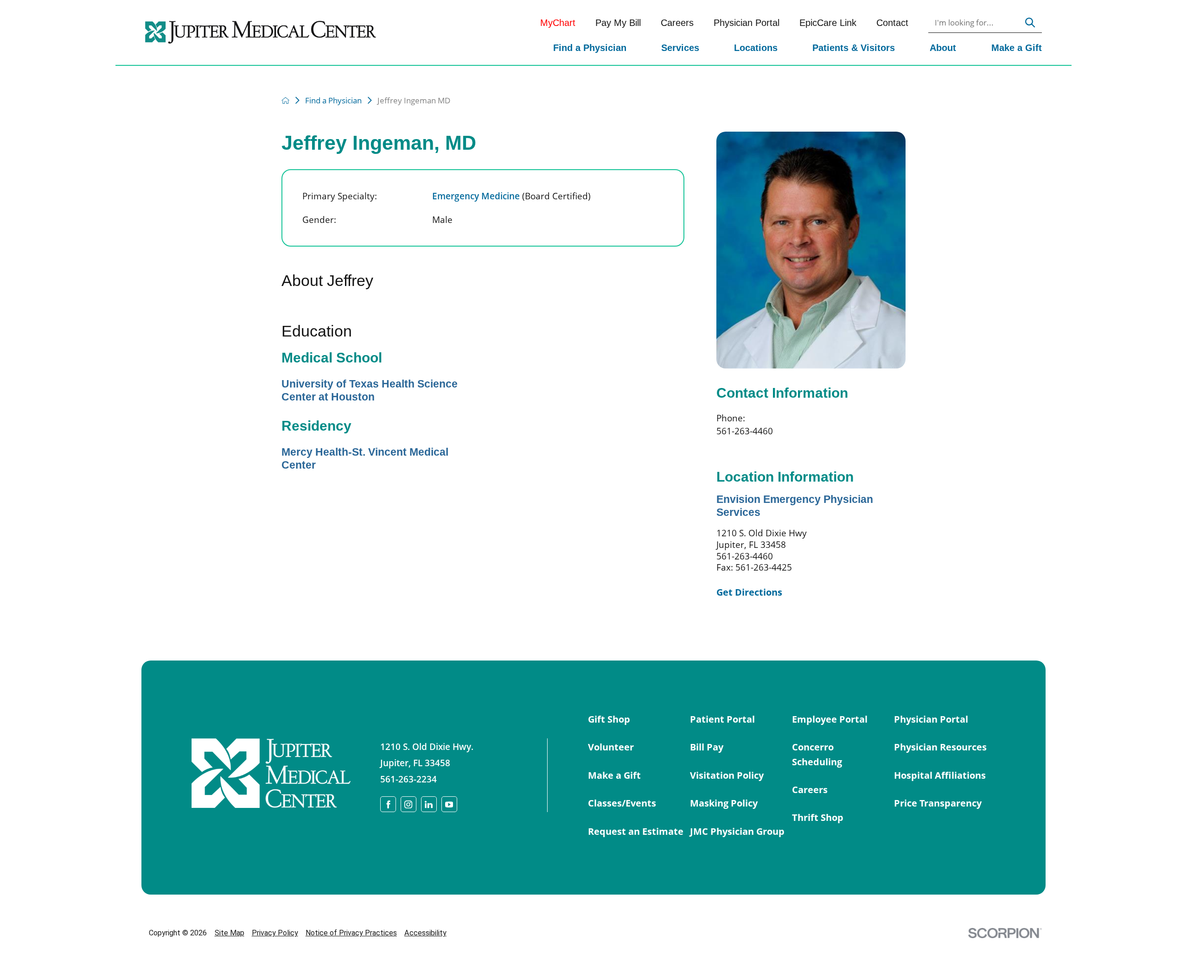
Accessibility (425, 932)
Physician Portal (746, 22)
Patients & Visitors (853, 48)
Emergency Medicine (511, 196)
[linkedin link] (429, 804)
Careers (677, 22)
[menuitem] (590, 49)
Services (680, 48)
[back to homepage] (285, 100)
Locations (756, 48)
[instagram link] (408, 804)
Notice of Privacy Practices (351, 932)
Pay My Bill (618, 22)
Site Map (229, 932)
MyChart (557, 22)
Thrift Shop (817, 817)
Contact (892, 22)
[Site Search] (1030, 23)
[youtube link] (449, 804)
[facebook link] (388, 804)
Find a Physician (589, 48)
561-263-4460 (744, 431)
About (943, 48)
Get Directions (749, 592)
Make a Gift (1016, 48)
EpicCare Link (827, 22)
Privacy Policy (275, 932)
